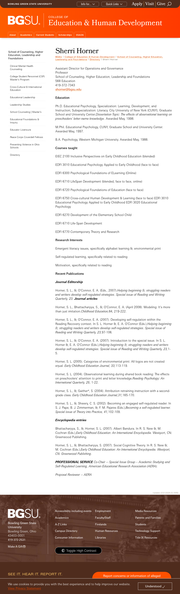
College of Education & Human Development (90, 57)
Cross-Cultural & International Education (26, 88)
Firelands (101, 524)
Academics (26, 35)
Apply (137, 4)
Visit (149, 4)
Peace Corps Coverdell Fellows (26, 137)
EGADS (80, 35)
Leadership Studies (20, 104)
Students (140, 524)
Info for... (86, 4)
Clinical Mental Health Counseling (21, 67)
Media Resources (146, 511)
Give (161, 4)
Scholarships (65, 35)
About (12, 35)
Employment (103, 511)
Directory (95, 59)
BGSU (58, 57)
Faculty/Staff (103, 517)
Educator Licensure (20, 129)
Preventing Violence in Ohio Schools (25, 146)
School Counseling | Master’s (25, 111)
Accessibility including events (73, 511)
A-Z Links (61, 524)
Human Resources (106, 531)
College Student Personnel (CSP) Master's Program (27, 78)
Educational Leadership (22, 97)
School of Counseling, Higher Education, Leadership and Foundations (25, 55)
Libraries (100, 537)
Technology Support (147, 531)
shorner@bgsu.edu (68, 89)
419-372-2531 (16, 540)
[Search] (169, 4)
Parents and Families (148, 517)
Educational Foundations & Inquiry (24, 121)
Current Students (45, 35)
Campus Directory (66, 531)
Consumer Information (69, 537)
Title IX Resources (146, 537)
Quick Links (112, 4)
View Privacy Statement (24, 588)
